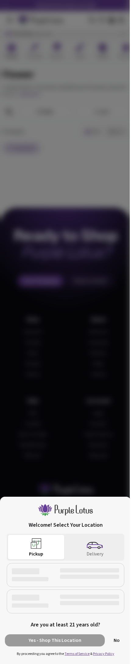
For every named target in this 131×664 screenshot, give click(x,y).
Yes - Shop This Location (55, 640)
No (117, 640)
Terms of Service (77, 653)
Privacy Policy (103, 653)
